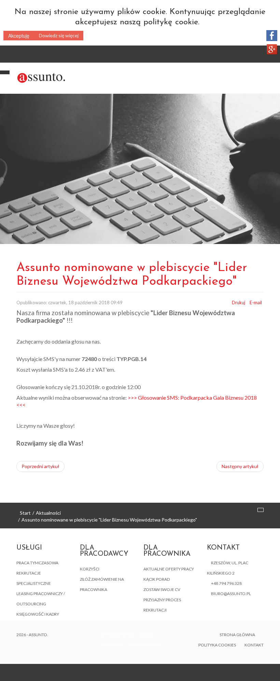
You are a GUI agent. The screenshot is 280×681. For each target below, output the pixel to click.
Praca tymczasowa (37, 562)
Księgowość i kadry (37, 614)
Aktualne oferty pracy (168, 568)
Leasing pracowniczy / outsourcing (40, 598)
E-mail (256, 302)
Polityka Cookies (217, 644)
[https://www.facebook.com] (272, 35)
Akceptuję (18, 35)
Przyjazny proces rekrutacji (162, 605)
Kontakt (254, 644)
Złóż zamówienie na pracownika (102, 584)
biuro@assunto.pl (231, 593)
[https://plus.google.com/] (272, 49)
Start (25, 513)
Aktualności (48, 513)
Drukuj (238, 302)
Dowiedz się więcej (59, 35)
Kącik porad (156, 579)
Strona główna (237, 634)
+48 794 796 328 (226, 583)
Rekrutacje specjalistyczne (33, 578)
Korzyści (89, 568)
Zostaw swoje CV (161, 589)
